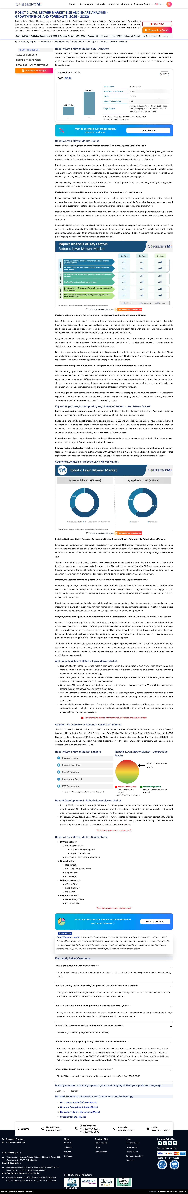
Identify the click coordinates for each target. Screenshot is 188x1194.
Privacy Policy (132, 1151)
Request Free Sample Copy (130, 309)
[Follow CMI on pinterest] (175, 1143)
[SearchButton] (169, 4)
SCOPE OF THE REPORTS (28, 60)
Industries (101, 4)
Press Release (101, 1151)
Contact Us (126, 4)
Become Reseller (133, 1143)
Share (166, 73)
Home (72, 4)
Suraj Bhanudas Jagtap (68, 937)
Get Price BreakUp (155, 921)
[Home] (28, 4)
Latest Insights (85, 4)
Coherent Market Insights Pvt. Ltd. (172, 1191)
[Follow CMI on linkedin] (160, 1143)
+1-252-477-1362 (54, 1130)
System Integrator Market (73, 1116)
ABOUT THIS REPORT (29, 49)
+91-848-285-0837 (161, 1130)
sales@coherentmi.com (15, 1142)
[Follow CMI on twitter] (165, 1143)
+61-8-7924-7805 (126, 1130)
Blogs (97, 1147)
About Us (113, 4)
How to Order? (132, 1147)
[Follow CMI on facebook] (170, 1143)
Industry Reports (29, 41)
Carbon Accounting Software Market (78, 1102)
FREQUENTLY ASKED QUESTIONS (32, 65)
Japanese (60, 1091)
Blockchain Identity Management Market (80, 1112)
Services (67, 1151)
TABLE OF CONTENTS (26, 55)
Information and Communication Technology (75, 41)
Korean (74, 1091)
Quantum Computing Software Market (79, 1107)
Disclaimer (130, 1160)
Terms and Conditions (134, 1156)
